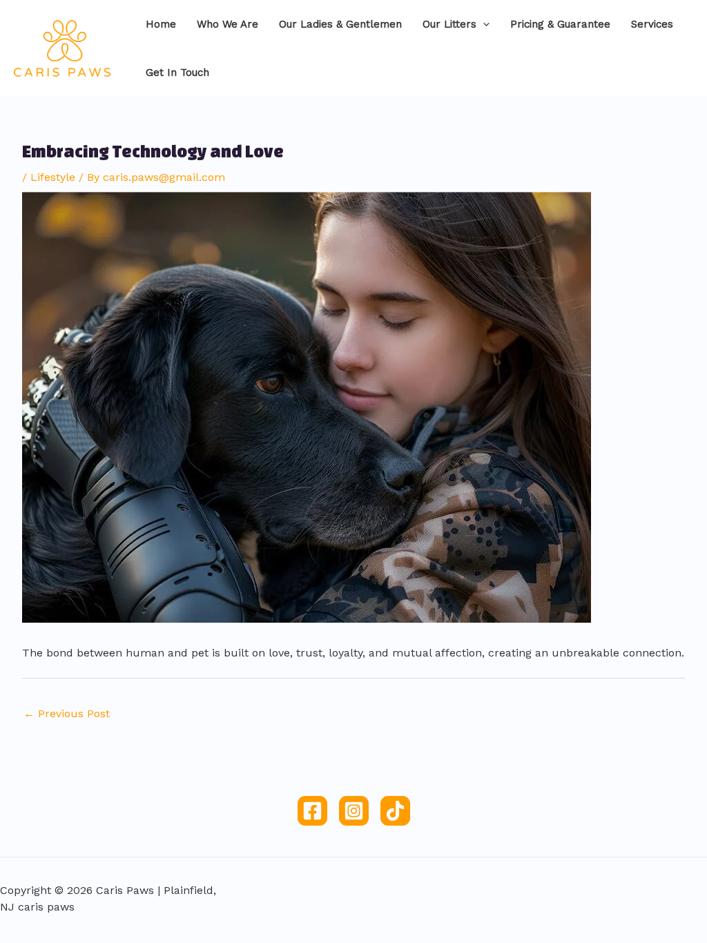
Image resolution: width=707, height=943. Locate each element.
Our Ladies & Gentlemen (340, 24)
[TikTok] (395, 811)
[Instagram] (354, 811)
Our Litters (449, 24)
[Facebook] (312, 811)
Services (652, 24)
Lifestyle (52, 177)
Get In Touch (177, 72)
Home (161, 24)
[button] (483, 24)
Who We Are (227, 24)
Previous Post (66, 713)
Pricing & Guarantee (560, 24)
